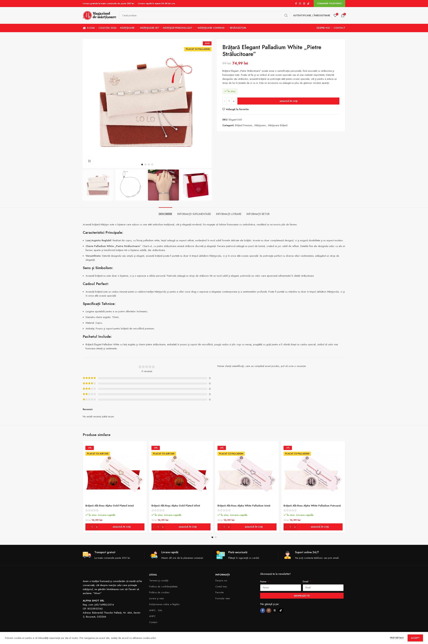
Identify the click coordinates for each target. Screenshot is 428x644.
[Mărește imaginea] (89, 161)
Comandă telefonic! (329, 3)
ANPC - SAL (155, 610)
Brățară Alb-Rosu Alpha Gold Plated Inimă (109, 505)
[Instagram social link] (300, 3)
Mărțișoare (260, 125)
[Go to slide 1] (212, 537)
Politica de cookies (159, 592)
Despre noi (221, 580)
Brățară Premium (243, 125)
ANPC (152, 616)
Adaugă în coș (288, 101)
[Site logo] (99, 15)
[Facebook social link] (296, 3)
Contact (153, 622)
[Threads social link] (304, 3)
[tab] (165, 212)
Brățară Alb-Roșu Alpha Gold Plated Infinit (175, 505)
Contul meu (221, 586)
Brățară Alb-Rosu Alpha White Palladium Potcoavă (312, 505)
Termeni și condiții (158, 580)
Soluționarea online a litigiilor (164, 604)
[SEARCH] (286, 15)
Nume (263, 581)
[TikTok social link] (308, 3)
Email (306, 581)
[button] (114, 526)
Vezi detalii (397, 637)
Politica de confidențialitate (163, 586)
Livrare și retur (156, 598)
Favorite (219, 592)
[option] (142, 164)
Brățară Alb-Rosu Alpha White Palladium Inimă (244, 505)
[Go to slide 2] (216, 537)
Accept (415, 637)
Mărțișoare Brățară (277, 125)
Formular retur (222, 598)
